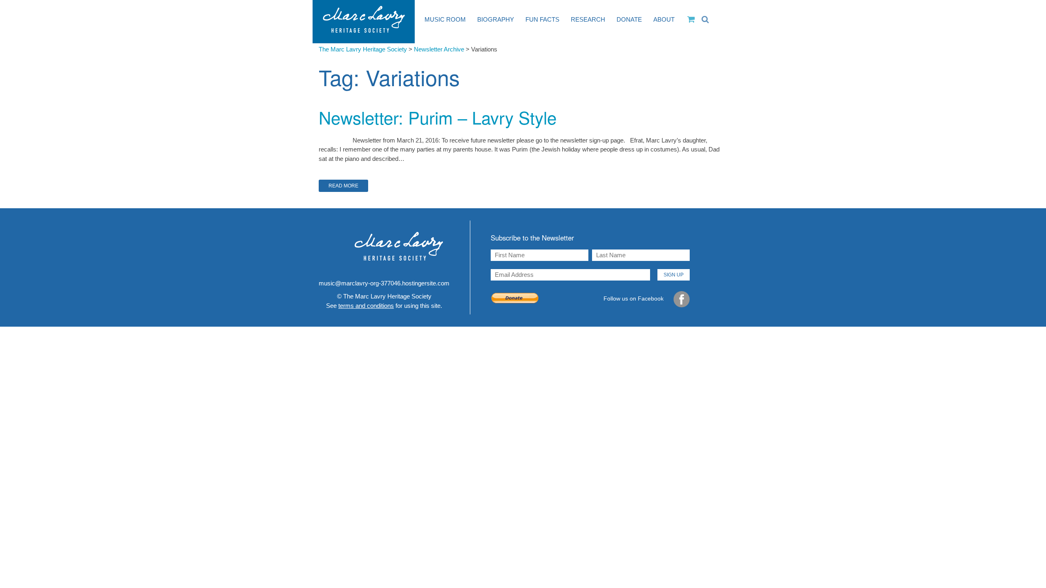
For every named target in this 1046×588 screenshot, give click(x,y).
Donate (629, 19)
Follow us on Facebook (634, 298)
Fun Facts (542, 19)
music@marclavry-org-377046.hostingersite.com (384, 283)
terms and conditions (366, 305)
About (664, 19)
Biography (495, 19)
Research (588, 19)
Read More (343, 186)
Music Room (445, 19)
